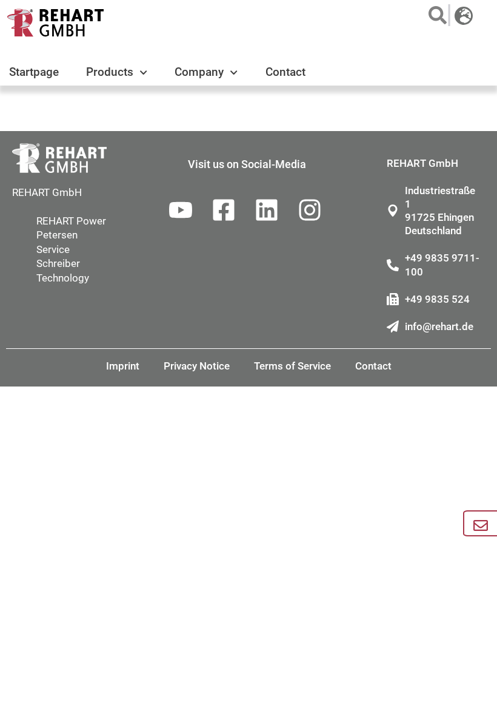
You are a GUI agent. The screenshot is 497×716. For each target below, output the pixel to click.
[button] (434, 15)
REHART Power (71, 221)
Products (109, 72)
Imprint (122, 366)
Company (199, 72)
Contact (285, 72)
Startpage (34, 72)
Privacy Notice (197, 366)
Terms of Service (292, 366)
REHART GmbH (47, 192)
